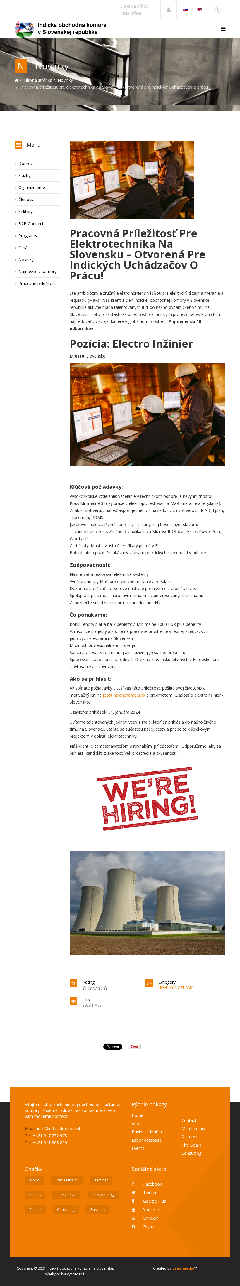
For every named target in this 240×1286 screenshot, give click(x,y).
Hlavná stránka (38, 80)
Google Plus (154, 1201)
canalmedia (183, 1268)
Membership (193, 1128)
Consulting (191, 1153)
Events (138, 1148)
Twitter (149, 1192)
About (137, 1123)
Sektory (25, 211)
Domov (25, 163)
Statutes (189, 1137)
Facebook (152, 1184)
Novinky (65, 80)
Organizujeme (31, 187)
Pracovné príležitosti (37, 283)
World (34, 1180)
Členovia (26, 199)
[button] (169, 9)
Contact (188, 1120)
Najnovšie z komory (37, 271)
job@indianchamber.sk (124, 695)
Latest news (66, 1194)
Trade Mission (67, 1180)
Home (137, 1115)
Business (97, 1209)
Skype (148, 1226)
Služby (24, 175)
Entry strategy (103, 1194)
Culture (35, 1209)
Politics (35, 1194)
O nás (24, 247)
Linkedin (150, 1218)
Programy (27, 235)
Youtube (150, 1209)
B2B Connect (31, 223)
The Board (191, 1145)
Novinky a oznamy (175, 987)
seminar (101, 1180)
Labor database (147, 1140)
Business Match (147, 1132)
